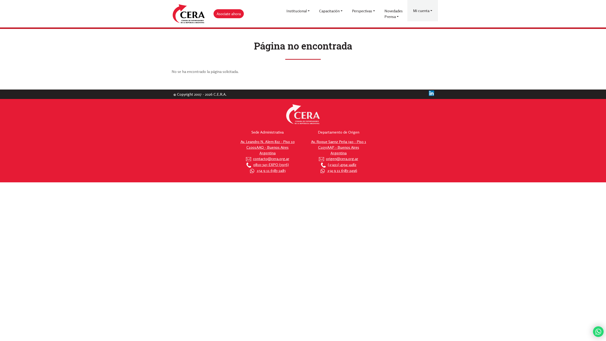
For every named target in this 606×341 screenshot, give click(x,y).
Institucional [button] (296, 11)
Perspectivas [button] (362, 11)
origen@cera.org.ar (342, 158)
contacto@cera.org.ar (271, 158)
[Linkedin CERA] (431, 92)
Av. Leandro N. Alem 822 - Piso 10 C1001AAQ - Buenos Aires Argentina (268, 147)
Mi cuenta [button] (421, 10)
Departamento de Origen (338, 132)
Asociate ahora (229, 13)
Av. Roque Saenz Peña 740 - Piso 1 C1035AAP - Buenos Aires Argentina (338, 147)
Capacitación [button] (329, 11)
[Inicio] (189, 14)
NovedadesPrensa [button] (393, 14)
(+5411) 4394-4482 (342, 164)
